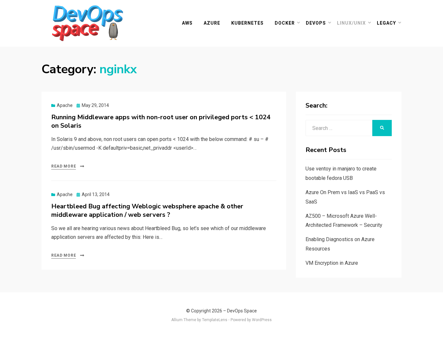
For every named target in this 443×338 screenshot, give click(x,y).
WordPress (262, 320)
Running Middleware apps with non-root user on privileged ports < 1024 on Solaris (160, 121)
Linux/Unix (351, 23)
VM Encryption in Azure (331, 263)
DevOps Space (242, 310)
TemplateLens (214, 320)
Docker (285, 23)
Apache (65, 105)
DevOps (316, 23)
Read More (63, 166)
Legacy (386, 23)
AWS (187, 23)
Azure (212, 23)
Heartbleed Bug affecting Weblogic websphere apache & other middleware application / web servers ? (147, 210)
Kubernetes (247, 23)
